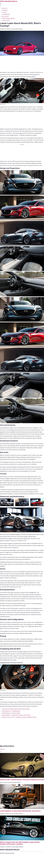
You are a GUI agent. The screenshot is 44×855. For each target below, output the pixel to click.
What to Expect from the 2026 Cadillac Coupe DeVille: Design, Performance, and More (20, 843)
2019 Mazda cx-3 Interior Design (11, 713)
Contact (4, 12)
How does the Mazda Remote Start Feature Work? (16, 709)
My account (5, 16)
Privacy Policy (6, 20)
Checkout (5, 10)
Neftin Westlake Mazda (8, 18)
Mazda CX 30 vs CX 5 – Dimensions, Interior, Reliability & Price (19, 717)
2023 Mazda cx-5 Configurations (11, 711)
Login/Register (6, 14)
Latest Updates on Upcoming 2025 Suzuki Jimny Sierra (20, 811)
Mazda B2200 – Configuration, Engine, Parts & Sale (16, 715)
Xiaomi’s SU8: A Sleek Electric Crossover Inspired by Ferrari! (22, 780)
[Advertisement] (22, 63)
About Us (4, 8)
